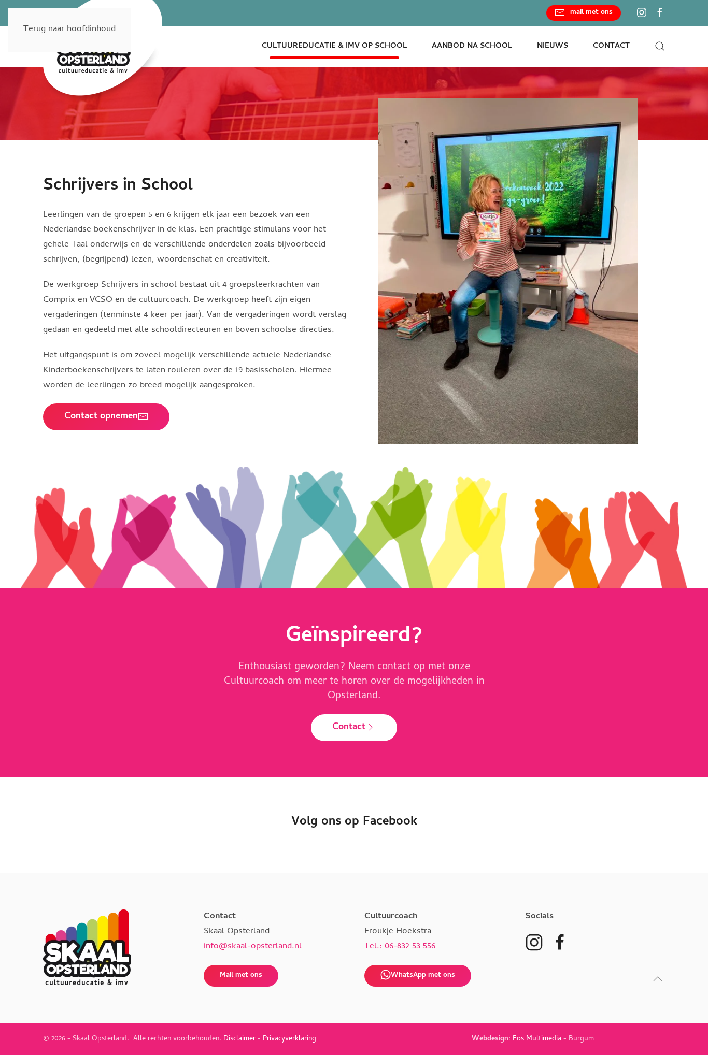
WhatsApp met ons (423, 975)
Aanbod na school (472, 46)
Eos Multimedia (537, 1039)
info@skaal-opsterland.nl (253, 947)
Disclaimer (239, 1039)
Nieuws (552, 46)
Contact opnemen (101, 416)
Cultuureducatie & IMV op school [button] (334, 46)
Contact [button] (611, 46)
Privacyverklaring (289, 1039)
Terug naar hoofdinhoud (69, 29)
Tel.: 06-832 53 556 (399, 947)
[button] (660, 46)
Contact (348, 727)
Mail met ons (241, 975)
